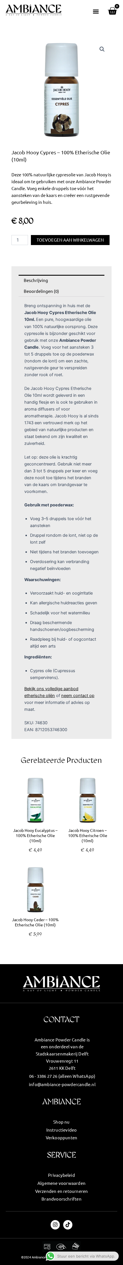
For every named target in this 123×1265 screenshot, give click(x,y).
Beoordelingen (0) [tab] (41, 291)
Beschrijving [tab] (36, 280)
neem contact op (77, 695)
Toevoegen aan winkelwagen (70, 239)
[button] (96, 11)
